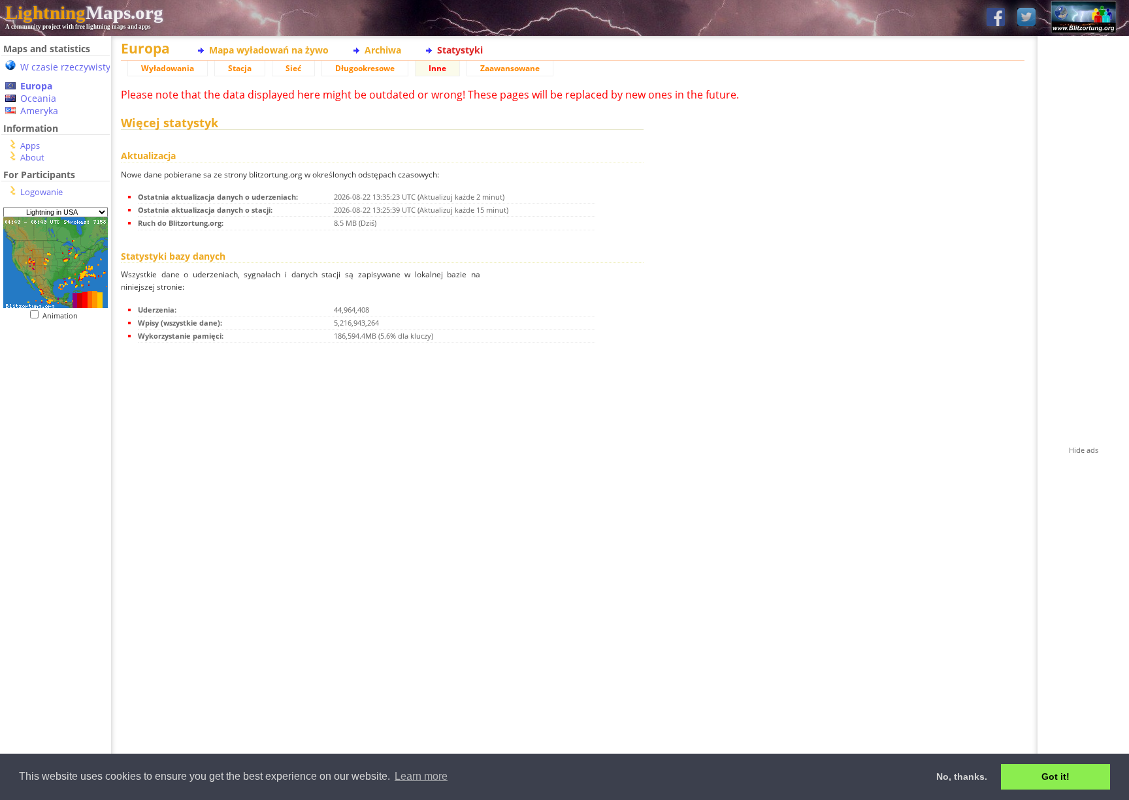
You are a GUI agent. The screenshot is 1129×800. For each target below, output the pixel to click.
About (32, 157)
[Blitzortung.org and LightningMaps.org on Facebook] (995, 18)
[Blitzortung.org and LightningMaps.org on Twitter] (1026, 18)
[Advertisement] (55, 588)
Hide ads (1083, 450)
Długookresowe (365, 68)
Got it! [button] (1055, 776)
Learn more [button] (421, 776)
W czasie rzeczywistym (69, 67)
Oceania (38, 98)
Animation (63, 315)
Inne (437, 68)
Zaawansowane (510, 68)
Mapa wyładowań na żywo (269, 50)
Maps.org (84, 12)
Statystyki (460, 50)
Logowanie (41, 192)
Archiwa (383, 50)
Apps (30, 145)
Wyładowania (167, 68)
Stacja (240, 68)
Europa (36, 86)
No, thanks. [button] (961, 776)
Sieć (293, 68)
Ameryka (39, 110)
